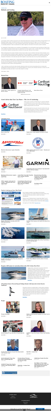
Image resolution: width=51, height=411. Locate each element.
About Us (13, 396)
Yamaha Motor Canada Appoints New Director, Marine (37, 132)
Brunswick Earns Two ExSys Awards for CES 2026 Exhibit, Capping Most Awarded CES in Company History (40, 176)
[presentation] (9, 83)
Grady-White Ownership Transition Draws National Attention (11, 169)
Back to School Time (5, 132)
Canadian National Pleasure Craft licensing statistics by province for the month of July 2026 (8, 91)
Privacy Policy (25, 402)
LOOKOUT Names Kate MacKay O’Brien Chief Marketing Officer (38, 333)
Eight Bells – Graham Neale (31, 351)
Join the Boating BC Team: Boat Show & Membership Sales (12, 333)
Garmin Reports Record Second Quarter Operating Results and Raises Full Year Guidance (37, 169)
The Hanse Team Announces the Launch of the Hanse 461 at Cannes (38, 221)
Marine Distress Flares (22, 90)
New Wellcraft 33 (4, 239)
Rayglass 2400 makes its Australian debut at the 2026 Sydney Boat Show (10, 221)
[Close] (50, 406)
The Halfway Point (38, 183)
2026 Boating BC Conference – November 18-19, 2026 (40, 91)
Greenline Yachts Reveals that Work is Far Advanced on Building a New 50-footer (12, 259)
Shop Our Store (12, 397)
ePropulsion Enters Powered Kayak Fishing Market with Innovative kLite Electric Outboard (23, 284)
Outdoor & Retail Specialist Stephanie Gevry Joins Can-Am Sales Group (38, 314)
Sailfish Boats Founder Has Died (41, 358)
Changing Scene (5, 119)
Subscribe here (37, 202)
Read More (3, 134)
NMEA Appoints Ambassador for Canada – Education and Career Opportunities (38, 150)
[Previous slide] (2, 85)
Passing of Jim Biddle (5, 314)
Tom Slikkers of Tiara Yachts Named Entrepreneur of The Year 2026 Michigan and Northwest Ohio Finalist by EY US (41, 364)
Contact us (25, 403)
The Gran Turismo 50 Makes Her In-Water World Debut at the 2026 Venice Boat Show (37, 240)
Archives (46, 200)
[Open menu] (49, 2)
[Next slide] (48, 85)
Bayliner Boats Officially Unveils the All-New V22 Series (37, 258)
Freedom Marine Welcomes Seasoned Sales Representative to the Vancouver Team (12, 352)
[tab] (22, 94)
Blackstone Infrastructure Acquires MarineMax (10, 150)
